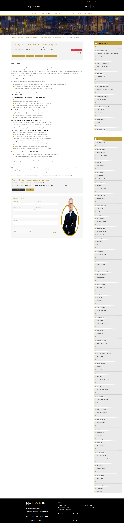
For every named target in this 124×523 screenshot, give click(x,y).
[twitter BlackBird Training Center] (62, 514)
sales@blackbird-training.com (65, 509)
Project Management (101, 79)
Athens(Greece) (100, 406)
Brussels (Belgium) (101, 439)
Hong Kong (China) (101, 472)
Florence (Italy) (100, 320)
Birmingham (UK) (100, 234)
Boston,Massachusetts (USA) (103, 192)
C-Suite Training (100, 126)
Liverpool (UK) (100, 488)
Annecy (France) (100, 215)
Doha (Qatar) (100, 185)
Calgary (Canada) (101, 363)
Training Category (45, 13)
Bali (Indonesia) (100, 218)
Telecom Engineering (101, 102)
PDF (39, 56)
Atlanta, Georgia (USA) (102, 343)
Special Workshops (101, 76)
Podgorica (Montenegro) (102, 271)
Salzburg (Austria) (101, 313)
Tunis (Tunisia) (100, 478)
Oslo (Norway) (100, 211)
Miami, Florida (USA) (101, 205)
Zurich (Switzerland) (101, 462)
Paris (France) (100, 386)
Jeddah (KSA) (99, 297)
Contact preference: (17, 207)
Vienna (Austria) (100, 432)
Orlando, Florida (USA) (102, 155)
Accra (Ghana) (100, 172)
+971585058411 (91, 507)
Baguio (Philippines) (101, 310)
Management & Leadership (103, 106)
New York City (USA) (101, 254)
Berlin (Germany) (100, 445)
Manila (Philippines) (101, 202)
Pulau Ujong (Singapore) (102, 458)
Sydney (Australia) (101, 264)
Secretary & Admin (101, 93)
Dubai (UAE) (99, 376)
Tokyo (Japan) (100, 267)
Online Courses (76, 13)
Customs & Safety (101, 119)
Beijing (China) (100, 225)
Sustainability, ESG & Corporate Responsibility (107, 53)
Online (98, 159)
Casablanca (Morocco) (102, 412)
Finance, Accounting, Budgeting (104, 63)
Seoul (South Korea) (101, 416)
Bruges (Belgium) (100, 330)
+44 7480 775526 (65, 507)
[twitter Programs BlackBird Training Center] (89, 1)
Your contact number (40, 207)
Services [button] (58, 13)
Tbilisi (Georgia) (100, 356)
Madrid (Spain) (100, 442)
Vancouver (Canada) (101, 337)
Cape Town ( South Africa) (103, 169)
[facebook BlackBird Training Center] (58, 514)
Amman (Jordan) (100, 475)
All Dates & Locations (76, 49)
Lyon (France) (100, 241)
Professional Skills (101, 60)
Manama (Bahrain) (101, 392)
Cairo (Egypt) (100, 396)
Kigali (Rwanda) (100, 165)
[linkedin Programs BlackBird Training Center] (95, 1)
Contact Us (86, 6)
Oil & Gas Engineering (101, 99)
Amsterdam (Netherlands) (103, 379)
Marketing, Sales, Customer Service (105, 89)
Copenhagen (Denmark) (102, 231)
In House (99, 290)
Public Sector (100, 73)
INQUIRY (30, 56)
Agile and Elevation (101, 129)
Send (54, 232)
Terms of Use (83, 520)
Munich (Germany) (101, 422)
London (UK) (99, 369)
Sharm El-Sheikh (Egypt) (102, 399)
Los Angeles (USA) (101, 142)
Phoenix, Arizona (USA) (102, 182)
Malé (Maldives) (100, 162)
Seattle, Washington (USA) (103, 281)
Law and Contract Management (104, 116)
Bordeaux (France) (101, 228)
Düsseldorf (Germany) (102, 383)
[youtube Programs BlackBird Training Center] (94, 1)
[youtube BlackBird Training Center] (70, 514)
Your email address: (17, 214)
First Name (15, 201)
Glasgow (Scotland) (101, 198)
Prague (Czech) (100, 429)
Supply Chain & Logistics (102, 96)
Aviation (98, 122)
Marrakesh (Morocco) (101, 244)
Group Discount (50, 56)
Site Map (90, 520)
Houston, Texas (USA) (101, 188)
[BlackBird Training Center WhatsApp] (85, 1)
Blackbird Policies (74, 520)
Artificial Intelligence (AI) (102, 50)
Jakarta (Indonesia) (101, 468)
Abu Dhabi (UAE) (100, 327)
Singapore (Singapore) (102, 257)
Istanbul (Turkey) (100, 373)
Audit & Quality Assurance (103, 86)
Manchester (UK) (100, 485)
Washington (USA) (101, 195)
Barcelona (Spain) (101, 419)
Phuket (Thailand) (101, 307)
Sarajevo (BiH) (100, 175)
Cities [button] (67, 13)
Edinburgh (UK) (100, 208)
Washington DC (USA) (101, 287)
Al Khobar (99, 366)
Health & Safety (100, 112)
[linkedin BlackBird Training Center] (73, 514)
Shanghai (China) (100, 317)
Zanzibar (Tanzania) (101, 274)
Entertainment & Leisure (102, 46)
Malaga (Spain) (100, 145)
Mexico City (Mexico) (101, 340)
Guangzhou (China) (101, 152)
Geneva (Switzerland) (101, 425)
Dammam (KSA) (100, 333)
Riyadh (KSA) (99, 300)
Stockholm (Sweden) (101, 261)
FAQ (95, 520)
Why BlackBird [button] (32, 13)
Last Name (38, 201)
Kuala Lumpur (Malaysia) (102, 389)
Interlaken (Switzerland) (102, 360)
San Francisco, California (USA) (104, 353)
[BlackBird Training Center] (33, 7)
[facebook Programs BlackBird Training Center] (87, 1)
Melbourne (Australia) (102, 304)
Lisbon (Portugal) (100, 452)
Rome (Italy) (99, 435)
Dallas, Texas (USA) (101, 350)
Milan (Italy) (99, 491)
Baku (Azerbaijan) (101, 149)
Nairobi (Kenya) (100, 251)
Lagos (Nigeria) (100, 238)
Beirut (98, 481)
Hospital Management (102, 70)
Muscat (98, 402)
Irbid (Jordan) (100, 465)
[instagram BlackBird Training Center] (66, 514)
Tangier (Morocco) (101, 284)
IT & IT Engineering (101, 109)
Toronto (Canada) (101, 448)
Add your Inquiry (16, 220)
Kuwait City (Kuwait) (101, 409)
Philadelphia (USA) (101, 346)
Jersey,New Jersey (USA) (102, 294)
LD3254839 (17, 49)
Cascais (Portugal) (101, 178)
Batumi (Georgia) (100, 277)
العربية (93, 6)
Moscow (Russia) (100, 248)
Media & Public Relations (102, 66)
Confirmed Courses (90, 13)
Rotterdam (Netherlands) (102, 323)
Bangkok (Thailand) (101, 221)
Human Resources (101, 83)
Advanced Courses (101, 56)
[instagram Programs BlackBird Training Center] (91, 1)
